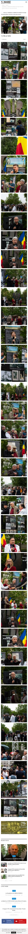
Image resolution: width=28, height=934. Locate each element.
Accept (13, 932)
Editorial (14, 898)
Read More (19, 932)
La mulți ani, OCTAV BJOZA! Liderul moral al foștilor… (14, 901)
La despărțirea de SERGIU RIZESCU (14, 859)
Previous (4, 39)
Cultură (14, 906)
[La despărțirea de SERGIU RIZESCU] (14, 852)
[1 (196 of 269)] (14, 51)
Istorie (14, 856)
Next (25, 39)
